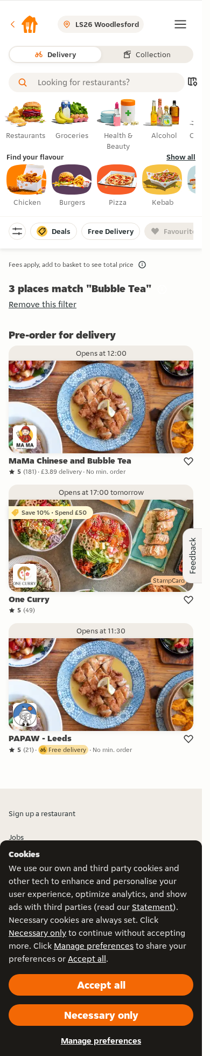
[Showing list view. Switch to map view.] (192, 83)
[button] (24, 24)
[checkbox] (26, 186)
